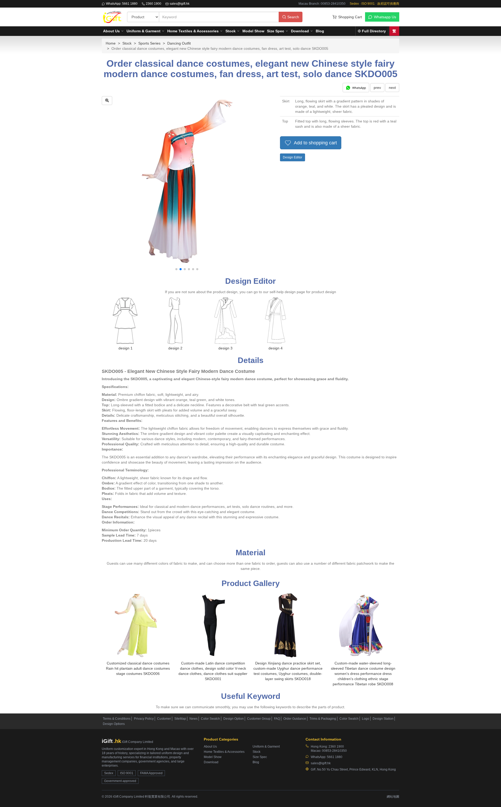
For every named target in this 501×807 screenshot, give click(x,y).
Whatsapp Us (385, 17)
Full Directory (374, 31)
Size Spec (275, 31)
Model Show (253, 31)
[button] (176, 269)
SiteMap (180, 718)
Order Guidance (294, 718)
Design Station (383, 718)
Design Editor (292, 157)
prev (377, 87)
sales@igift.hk (179, 3)
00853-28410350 (334, 751)
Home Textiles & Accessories (193, 31)
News (193, 718)
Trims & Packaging (322, 718)
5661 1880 (334, 757)
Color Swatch (210, 718)
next (392, 87)
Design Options (114, 724)
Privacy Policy (144, 718)
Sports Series (149, 43)
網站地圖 (393, 796)
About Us (111, 31)
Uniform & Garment (143, 31)
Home (111, 43)
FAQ (277, 718)
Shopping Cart (350, 17)
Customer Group (259, 718)
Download (300, 31)
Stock (230, 31)
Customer (164, 718)
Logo (365, 718)
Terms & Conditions (116, 718)
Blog (320, 31)
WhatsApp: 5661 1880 (122, 3)
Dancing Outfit (179, 43)
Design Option (233, 718)
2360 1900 (153, 3)
